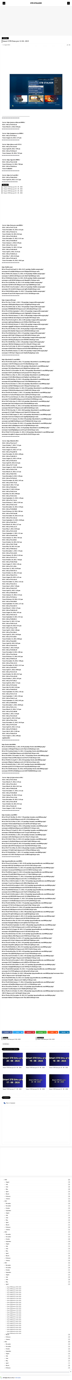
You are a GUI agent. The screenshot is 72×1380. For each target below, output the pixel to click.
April (7, 1191)
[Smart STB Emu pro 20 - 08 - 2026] (13, 1059)
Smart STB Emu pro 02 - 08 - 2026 (13, 191)
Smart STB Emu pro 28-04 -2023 (14, 1290)
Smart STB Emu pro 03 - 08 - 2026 (13, 189)
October (8, 1208)
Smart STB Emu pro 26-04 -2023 (14, 1292)
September (8, 1210)
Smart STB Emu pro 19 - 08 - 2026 (35, 1067)
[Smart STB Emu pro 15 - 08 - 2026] (59, 1080)
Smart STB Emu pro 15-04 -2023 (14, 1310)
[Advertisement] (36, 21)
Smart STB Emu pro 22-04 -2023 (14, 1300)
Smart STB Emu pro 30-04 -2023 (14, 1286)
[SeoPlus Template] (1, 1378)
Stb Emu (5, 38)
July (7, 1184)
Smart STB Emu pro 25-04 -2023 (14, 1294)
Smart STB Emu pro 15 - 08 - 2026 (58, 1089)
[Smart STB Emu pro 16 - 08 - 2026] (36, 1080)
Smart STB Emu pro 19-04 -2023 (14, 1304)
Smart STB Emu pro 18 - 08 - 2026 (58, 1067)
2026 (5, 1179)
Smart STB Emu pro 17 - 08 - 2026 (12, 1089)
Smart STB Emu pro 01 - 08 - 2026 (13, 193)
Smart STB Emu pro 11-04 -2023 (14, 1317)
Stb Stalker (18, 1377)
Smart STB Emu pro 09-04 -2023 (14, 1321)
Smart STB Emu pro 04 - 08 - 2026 (13, 187)
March (7, 1194)
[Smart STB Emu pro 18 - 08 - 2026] (59, 1059)
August (7, 1182)
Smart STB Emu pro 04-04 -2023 (14, 1327)
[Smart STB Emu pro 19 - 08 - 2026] (36, 1059)
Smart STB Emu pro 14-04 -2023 (14, 1312)
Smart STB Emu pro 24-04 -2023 (14, 1296)
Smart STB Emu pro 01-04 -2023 (14, 1333)
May (7, 1189)
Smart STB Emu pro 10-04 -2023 (14, 1319)
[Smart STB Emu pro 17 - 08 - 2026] (13, 1080)
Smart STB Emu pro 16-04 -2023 (14, 1308)
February (8, 1196)
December (8, 1203)
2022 (5, 1341)
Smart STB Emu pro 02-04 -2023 (14, 1331)
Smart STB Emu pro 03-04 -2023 (14, 1329)
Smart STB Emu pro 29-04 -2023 (14, 1288)
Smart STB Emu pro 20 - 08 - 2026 (12, 1067)
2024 (5, 1232)
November (8, 1205)
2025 (5, 1201)
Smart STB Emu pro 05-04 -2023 (14, 1325)
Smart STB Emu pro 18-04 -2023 (14, 1306)
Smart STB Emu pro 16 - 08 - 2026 (35, 1089)
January (8, 1198)
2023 (5, 1262)
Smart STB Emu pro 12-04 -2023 (14, 1315)
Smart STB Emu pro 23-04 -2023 (14, 1298)
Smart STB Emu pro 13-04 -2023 (14, 1314)
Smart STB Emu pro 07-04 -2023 (14, 1323)
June (7, 1186)
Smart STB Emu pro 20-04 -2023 (14, 1302)
